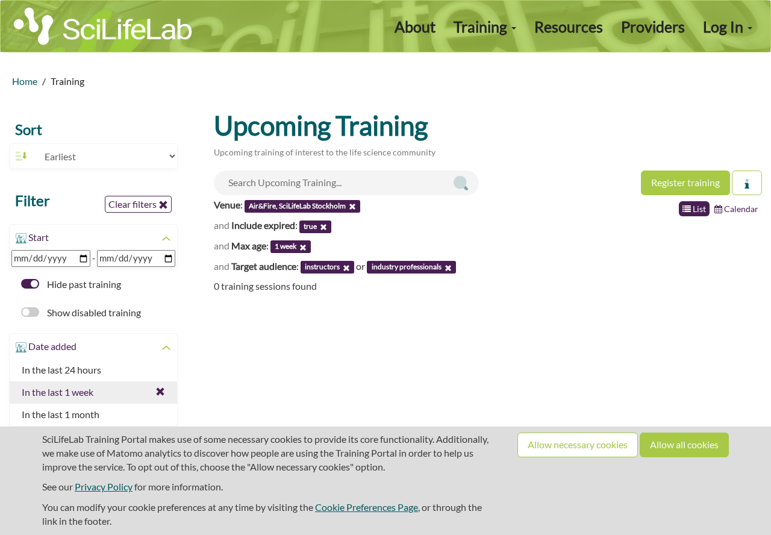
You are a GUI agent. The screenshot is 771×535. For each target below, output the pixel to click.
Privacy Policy (104, 486)
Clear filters (133, 204)
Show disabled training (93, 312)
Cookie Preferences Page (366, 507)
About (415, 26)
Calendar (740, 209)
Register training (685, 182)
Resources (568, 26)
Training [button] (482, 26)
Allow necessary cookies (578, 444)
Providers (653, 26)
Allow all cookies (684, 444)
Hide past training (83, 284)
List (698, 209)
